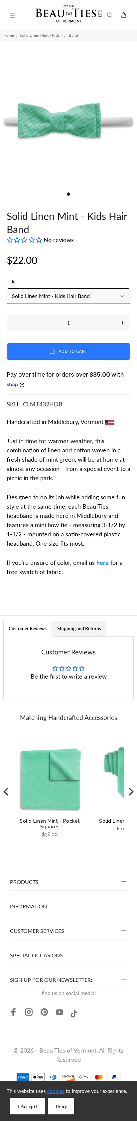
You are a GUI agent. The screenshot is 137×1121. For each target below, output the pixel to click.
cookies (56, 1091)
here (102, 562)
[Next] (130, 791)
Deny (61, 1106)
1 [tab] (68, 194)
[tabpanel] (68, 120)
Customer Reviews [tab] (28, 628)
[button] (25, 239)
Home (8, 35)
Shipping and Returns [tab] (79, 628)
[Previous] (6, 791)
